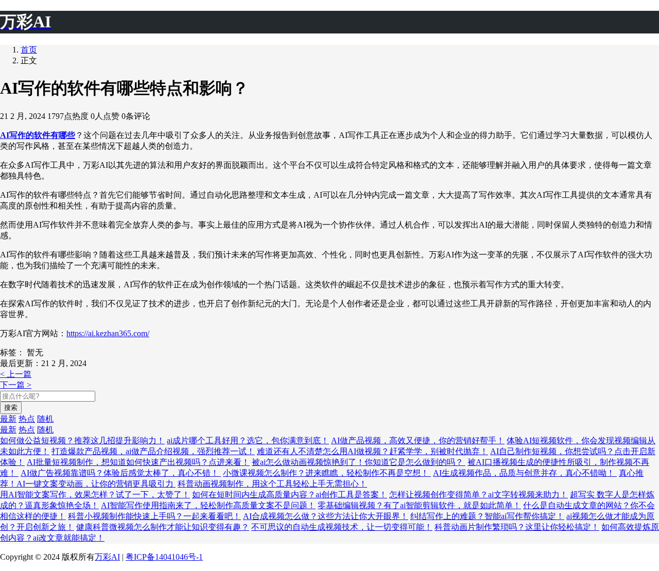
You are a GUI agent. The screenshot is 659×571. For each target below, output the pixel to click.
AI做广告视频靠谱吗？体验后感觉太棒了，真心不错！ (121, 473)
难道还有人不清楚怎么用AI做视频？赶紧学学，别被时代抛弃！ (372, 451)
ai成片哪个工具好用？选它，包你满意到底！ (248, 440)
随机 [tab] (45, 418)
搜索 (11, 407)
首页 (29, 49)
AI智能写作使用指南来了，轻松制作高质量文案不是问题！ (208, 505)
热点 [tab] (27, 418)
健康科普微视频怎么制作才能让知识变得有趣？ (162, 527)
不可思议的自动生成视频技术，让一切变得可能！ (341, 527)
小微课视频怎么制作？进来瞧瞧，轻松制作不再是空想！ (327, 473)
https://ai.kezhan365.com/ (107, 333)
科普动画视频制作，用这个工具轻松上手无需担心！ (272, 483)
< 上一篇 (15, 374)
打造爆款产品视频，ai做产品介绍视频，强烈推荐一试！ (153, 451)
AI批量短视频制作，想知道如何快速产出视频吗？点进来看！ (138, 462)
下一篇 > (15, 384)
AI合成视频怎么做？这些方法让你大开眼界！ (325, 516)
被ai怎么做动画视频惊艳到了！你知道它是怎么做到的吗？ (358, 462)
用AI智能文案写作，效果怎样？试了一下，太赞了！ (95, 494)
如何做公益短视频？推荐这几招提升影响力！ (82, 440)
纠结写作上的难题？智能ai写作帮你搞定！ (487, 516)
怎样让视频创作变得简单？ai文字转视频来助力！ (478, 494)
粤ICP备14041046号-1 (164, 556)
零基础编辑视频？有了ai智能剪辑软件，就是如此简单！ (419, 505)
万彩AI (107, 556)
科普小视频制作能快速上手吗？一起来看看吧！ (154, 516)
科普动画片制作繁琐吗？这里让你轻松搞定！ (517, 527)
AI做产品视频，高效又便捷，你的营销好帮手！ (418, 440)
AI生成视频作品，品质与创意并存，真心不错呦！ (525, 473)
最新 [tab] (8, 418)
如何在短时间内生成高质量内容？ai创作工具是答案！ (289, 494)
